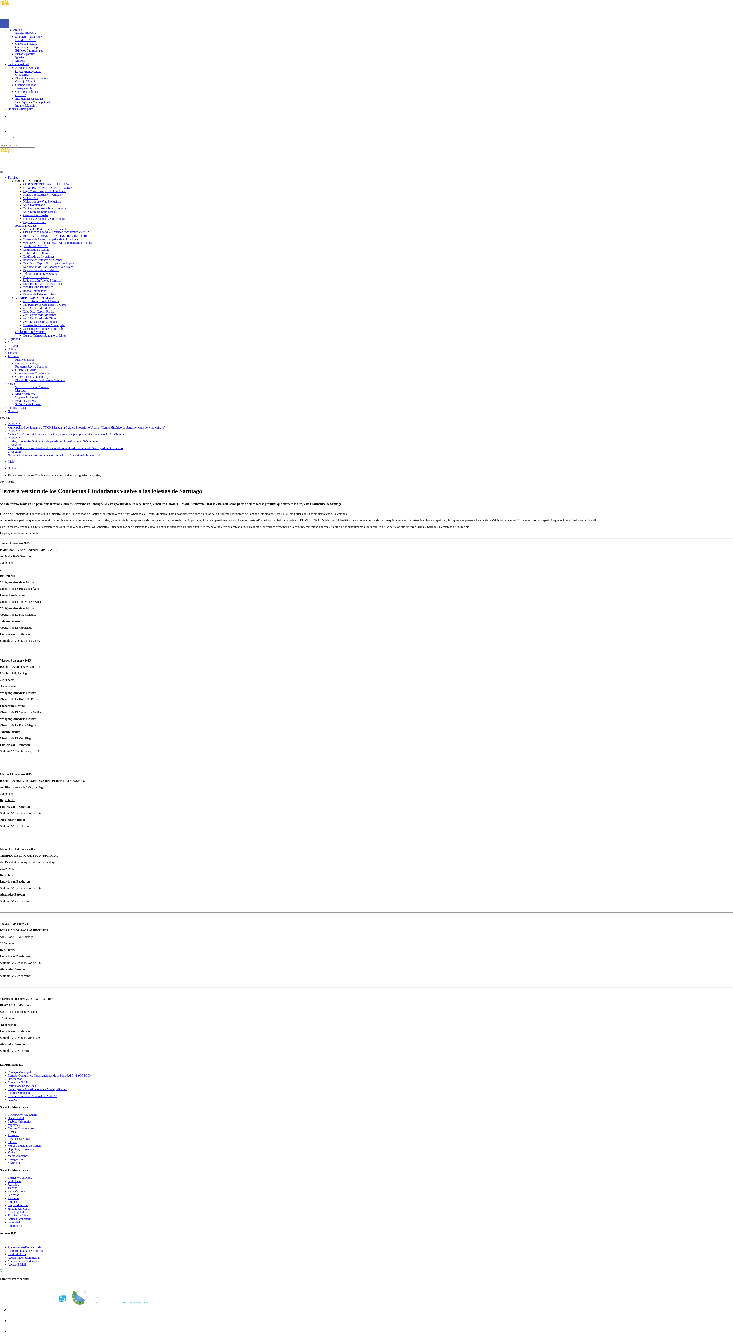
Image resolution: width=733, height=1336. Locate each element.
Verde (11, 383)
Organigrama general (28, 71)
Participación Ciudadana (22, 1114)
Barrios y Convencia (20, 1177)
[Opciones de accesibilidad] (4, 23)
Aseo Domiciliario (34, 205)
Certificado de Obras (35, 253)
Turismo (13, 352)
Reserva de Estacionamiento (40, 294)
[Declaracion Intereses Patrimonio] (22, 138)
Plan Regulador (24, 359)
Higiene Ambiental (26, 397)
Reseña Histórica (25, 33)
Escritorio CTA (17, 1254)
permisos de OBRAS (35, 246)
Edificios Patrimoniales (29, 50)
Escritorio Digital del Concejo (26, 1250)
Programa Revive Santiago (31, 366)
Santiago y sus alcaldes (29, 36)
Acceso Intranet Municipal (24, 1257)
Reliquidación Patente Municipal (42, 280)
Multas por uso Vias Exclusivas (42, 201)
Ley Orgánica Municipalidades (33, 102)
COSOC (20, 95)
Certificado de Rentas (36, 249)
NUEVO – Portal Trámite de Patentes (45, 229)
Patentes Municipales (35, 215)
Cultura (12, 349)
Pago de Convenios (34, 222)
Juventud (13, 1135)
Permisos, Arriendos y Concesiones (44, 218)
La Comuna (15, 30)
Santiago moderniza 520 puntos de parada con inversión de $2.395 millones (53, 439)
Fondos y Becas (17, 407)
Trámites (13, 177)
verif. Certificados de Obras (39, 318)
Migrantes (14, 1125)
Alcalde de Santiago (27, 67)
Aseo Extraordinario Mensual (40, 211)
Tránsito (12, 1188)
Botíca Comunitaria (34, 290)
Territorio (13, 356)
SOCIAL (13, 345)
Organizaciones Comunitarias (33, 373)
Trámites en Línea (18, 1215)
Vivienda (13, 1152)
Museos (20, 60)
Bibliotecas (14, 1181)
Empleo (12, 1201)
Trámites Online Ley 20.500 (40, 273)
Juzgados (13, 1184)
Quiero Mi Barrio (25, 370)
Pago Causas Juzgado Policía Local (44, 191)
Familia (12, 1131)
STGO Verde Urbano (28, 404)
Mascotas (21, 390)
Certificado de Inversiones (38, 256)
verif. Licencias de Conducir (40, 321)
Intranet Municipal (26, 105)
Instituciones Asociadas (29, 98)
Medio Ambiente (25, 394)
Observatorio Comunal (29, 376)
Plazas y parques (25, 54)
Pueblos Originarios (19, 1121)
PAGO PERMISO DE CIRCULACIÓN (48, 187)
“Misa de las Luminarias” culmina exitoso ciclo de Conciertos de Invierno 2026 (55, 453)
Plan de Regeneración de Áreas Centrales (40, 380)
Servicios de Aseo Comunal (32, 387)
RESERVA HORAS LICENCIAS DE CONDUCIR (55, 235)
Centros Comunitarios (21, 1128)
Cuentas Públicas (25, 84)
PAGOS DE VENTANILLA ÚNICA (46, 184)
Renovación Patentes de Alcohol (42, 260)
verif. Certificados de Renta (39, 315)
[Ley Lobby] (20, 116)
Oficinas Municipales (20, 109)
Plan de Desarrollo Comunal (32, 78)
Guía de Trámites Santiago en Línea (44, 335)
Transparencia (23, 88)
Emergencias (15, 1159)
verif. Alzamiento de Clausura (41, 301)
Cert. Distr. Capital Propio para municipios (48, 263)
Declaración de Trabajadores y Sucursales (48, 266)
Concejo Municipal (26, 81)
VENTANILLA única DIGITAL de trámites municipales (57, 242)
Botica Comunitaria (19, 1218)
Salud (11, 342)
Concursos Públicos (27, 91)
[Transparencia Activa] (20, 131)
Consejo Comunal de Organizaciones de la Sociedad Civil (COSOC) (49, 1075)
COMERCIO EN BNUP (38, 287)
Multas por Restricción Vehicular (42, 194)
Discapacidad (16, 1118)
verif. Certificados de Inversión (41, 308)
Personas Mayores (19, 1138)
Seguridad (14, 339)
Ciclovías (13, 1194)
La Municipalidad (18, 64)
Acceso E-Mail (17, 1264)
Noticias (13, 411)
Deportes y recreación (21, 1149)
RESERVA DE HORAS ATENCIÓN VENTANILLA (56, 232)
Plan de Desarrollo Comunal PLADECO (32, 1096)
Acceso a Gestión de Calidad (25, 1247)
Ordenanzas (22, 74)
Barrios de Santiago (27, 363)
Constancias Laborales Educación (43, 328)
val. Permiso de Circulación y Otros (44, 304)
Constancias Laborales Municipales (44, 325)
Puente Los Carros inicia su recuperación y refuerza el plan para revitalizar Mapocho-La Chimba (66, 432)
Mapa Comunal (17, 1191)
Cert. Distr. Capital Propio (38, 311)
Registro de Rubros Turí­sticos (41, 270)
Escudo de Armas (25, 40)
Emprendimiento (18, 1205)
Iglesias (19, 57)
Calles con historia (26, 43)
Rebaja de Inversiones (36, 277)
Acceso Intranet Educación (24, 1261)
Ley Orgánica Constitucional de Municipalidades (37, 1089)
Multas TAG (30, 198)
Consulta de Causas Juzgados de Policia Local (51, 239)
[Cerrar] (1, 172)
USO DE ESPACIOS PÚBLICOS (44, 284)
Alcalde (12, 1099)
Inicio (11, 461)
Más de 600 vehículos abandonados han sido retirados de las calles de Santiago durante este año (65, 446)
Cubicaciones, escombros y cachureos (46, 208)
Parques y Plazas (25, 400)
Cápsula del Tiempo (27, 47)
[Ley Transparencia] (20, 123)
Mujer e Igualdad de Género (25, 1145)
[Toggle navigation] (1, 168)
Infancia (12, 1142)
